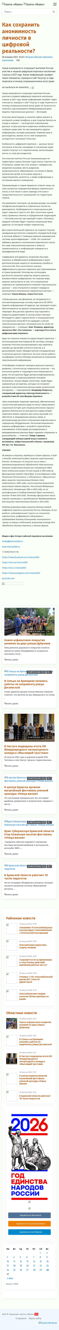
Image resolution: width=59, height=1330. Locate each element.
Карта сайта (35, 1318)
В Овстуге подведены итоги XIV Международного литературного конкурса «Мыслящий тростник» (26, 749)
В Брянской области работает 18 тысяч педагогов (26, 876)
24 (8, 1270)
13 (27, 1261)
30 (47, 1270)
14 (34, 1261)
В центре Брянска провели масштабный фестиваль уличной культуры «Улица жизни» (26, 790)
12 (21, 1261)
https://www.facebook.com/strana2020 (20, 557)
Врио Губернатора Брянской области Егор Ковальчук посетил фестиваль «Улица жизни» (29, 834)
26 (21, 1270)
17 (8, 1265)
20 (27, 1265)
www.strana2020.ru (11, 546)
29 (41, 1270)
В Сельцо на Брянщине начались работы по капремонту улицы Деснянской (26, 684)
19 (21, 1265)
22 (41, 1265)
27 (27, 1270)
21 (34, 1265)
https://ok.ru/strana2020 (14, 568)
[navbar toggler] (55, 4)
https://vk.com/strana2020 (15, 562)
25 (14, 1270)
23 (47, 1265)
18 (14, 1265)
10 (8, 1261)
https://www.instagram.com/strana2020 (21, 573)
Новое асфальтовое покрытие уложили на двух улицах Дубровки (27, 642)
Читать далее (11, 659)
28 (34, 1270)
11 (14, 1261)
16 (47, 1261)
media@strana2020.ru (12, 541)
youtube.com (8, 578)
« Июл (10, 1278)
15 (41, 1261)
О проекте (21, 1318)
